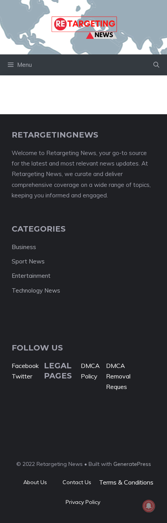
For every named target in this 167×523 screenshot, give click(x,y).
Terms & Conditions (126, 482)
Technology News (36, 290)
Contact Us (77, 482)
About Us (35, 482)
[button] (156, 64)
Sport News (28, 261)
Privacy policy (83, 502)
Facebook (25, 366)
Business (24, 247)
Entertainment (31, 275)
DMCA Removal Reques (118, 376)
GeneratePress (132, 463)
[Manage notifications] (149, 506)
